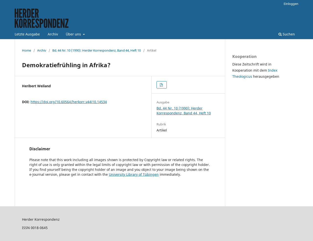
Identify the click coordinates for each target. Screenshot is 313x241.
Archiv (53, 34)
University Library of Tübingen (134, 174)
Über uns (74, 34)
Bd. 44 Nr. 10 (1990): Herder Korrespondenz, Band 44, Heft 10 (96, 50)
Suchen (288, 34)
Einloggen (291, 3)
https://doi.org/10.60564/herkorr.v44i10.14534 (69, 101)
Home (26, 50)
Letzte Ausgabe (27, 34)
